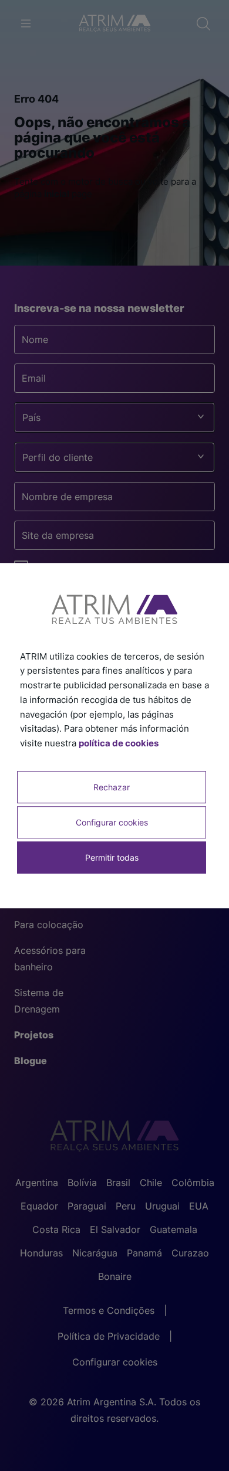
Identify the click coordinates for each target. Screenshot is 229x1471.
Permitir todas (112, 857)
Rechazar (111, 787)
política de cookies (119, 743)
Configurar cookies (112, 822)
